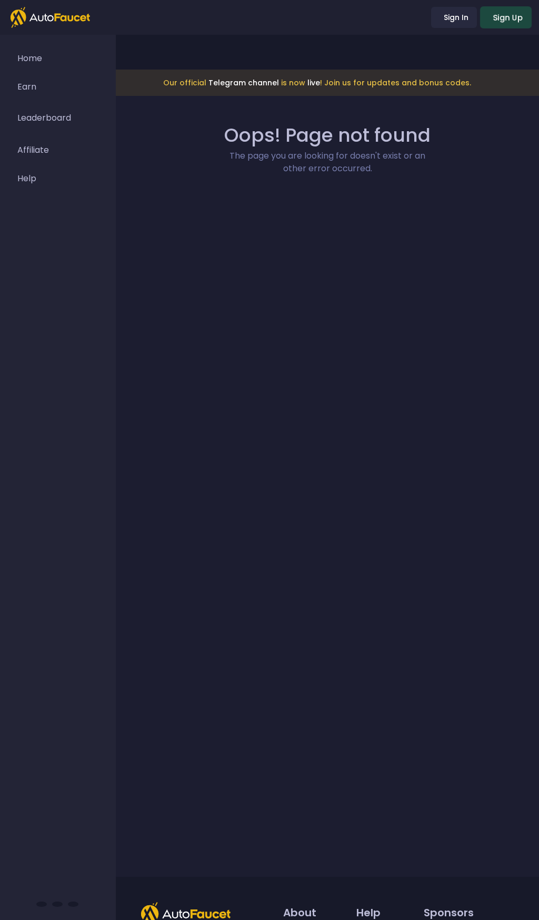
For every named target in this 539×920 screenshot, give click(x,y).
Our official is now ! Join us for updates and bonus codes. (317, 82)
